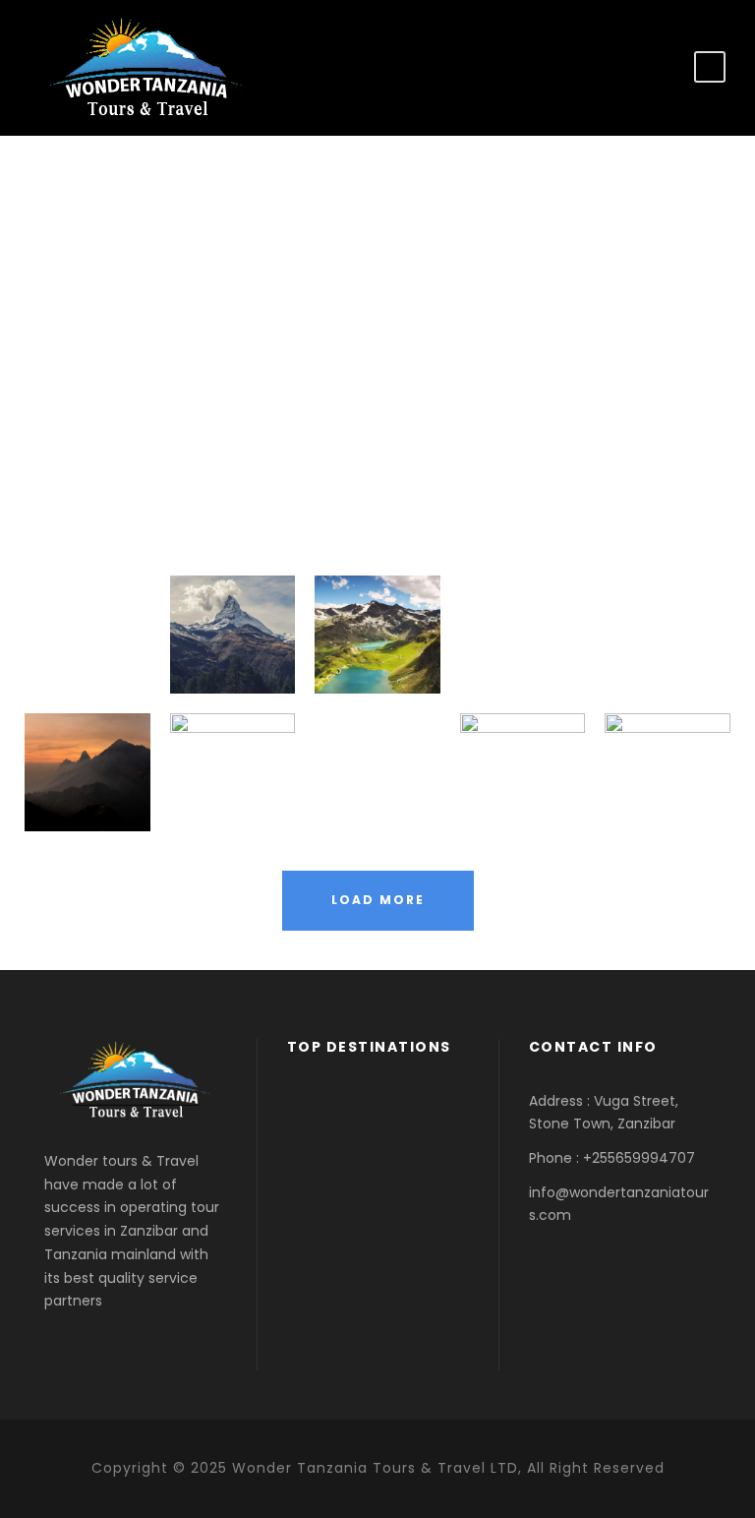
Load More (378, 899)
